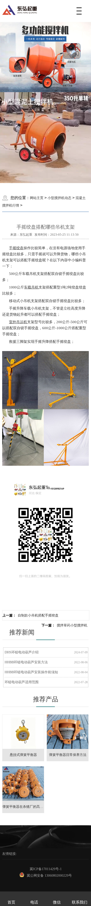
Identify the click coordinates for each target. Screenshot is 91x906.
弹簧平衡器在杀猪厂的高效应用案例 (29, 807)
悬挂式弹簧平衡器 (23, 755)
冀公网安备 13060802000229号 (49, 875)
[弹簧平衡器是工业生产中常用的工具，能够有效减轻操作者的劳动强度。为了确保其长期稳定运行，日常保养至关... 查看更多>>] (67, 717)
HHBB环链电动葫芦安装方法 (26, 662)
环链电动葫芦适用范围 (22, 682)
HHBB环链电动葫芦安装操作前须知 (31, 672)
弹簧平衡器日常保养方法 (67, 755)
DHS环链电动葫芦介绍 (22, 652)
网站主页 (36, 198)
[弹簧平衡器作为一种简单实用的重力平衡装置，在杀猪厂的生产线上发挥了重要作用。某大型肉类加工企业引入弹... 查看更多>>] (23, 769)
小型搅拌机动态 (59, 198)
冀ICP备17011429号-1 (46, 869)
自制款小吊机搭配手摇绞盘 (38, 615)
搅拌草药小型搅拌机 (72, 625)
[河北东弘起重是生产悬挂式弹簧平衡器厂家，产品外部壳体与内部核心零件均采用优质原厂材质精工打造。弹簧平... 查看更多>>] (23, 717)
